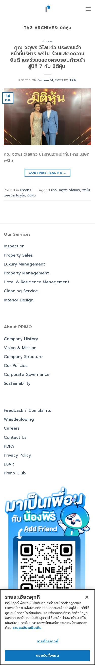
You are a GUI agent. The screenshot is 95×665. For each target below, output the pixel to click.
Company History (21, 339)
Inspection (14, 246)
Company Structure (23, 357)
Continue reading (47, 172)
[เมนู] (88, 9)
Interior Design (18, 300)
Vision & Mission (20, 348)
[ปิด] (86, 597)
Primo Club (15, 473)
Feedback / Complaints (27, 410)
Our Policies (15, 366)
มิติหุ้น (31, 195)
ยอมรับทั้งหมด (47, 655)
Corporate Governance (26, 374)
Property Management (26, 273)
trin (73, 80)
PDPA (9, 446)
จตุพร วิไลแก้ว (69, 190)
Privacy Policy (17, 455)
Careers (12, 428)
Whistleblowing (19, 419)
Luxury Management (24, 264)
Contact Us (15, 437)
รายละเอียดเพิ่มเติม (27, 627)
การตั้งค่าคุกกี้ (47, 641)
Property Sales (18, 255)
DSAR (9, 464)
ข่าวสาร (47, 41)
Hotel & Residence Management (36, 282)
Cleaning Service (21, 291)
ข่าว (54, 190)
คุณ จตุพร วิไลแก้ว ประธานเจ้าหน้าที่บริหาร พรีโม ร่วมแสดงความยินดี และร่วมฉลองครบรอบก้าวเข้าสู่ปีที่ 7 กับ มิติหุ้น (47, 57)
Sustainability (17, 383)
